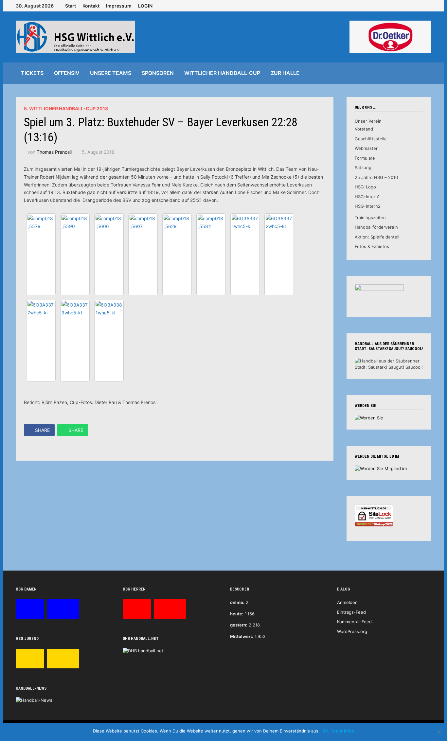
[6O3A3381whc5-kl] (109, 340)
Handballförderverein (376, 227)
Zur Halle (285, 73)
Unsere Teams (110, 73)
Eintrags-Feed (351, 612)
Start (70, 6)
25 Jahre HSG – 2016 (376, 177)
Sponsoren (158, 73)
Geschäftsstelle (371, 138)
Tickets (32, 73)
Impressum (119, 6)
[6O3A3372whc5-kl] (279, 254)
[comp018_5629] (177, 254)
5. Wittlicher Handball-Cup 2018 (66, 108)
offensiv (67, 73)
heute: (236, 613)
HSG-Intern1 (367, 196)
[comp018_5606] (109, 254)
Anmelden (347, 602)
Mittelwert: (241, 636)
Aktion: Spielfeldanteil (377, 236)
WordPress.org (352, 631)
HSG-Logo (365, 186)
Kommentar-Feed (354, 621)
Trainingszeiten (370, 217)
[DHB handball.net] (143, 650)
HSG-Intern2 (368, 206)
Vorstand (364, 129)
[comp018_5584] (211, 254)
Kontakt (90, 6)
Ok (326, 730)
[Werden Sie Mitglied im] (381, 468)
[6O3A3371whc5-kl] (245, 254)
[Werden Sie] (369, 417)
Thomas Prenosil (54, 152)
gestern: (238, 624)
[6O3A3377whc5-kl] (41, 340)
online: (237, 602)
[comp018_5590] (75, 254)
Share (42, 430)
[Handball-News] (34, 700)
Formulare (365, 158)
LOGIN (145, 6)
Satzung (363, 167)
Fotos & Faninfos (372, 246)
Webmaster (366, 148)
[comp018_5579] (41, 254)
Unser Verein (368, 121)
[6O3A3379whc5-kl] (75, 340)
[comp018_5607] (143, 254)
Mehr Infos (343, 730)
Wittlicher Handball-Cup (222, 73)
